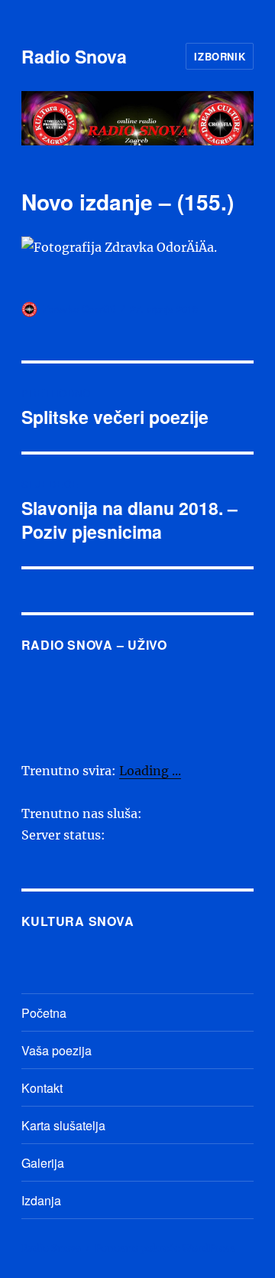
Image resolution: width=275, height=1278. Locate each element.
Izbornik (219, 56)
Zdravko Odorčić (79, 309)
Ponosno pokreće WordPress (165, 1248)
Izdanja (41, 1200)
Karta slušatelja (63, 1125)
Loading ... (150, 770)
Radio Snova (74, 56)
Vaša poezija (56, 1050)
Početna (43, 1013)
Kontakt (42, 1088)
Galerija (42, 1163)
